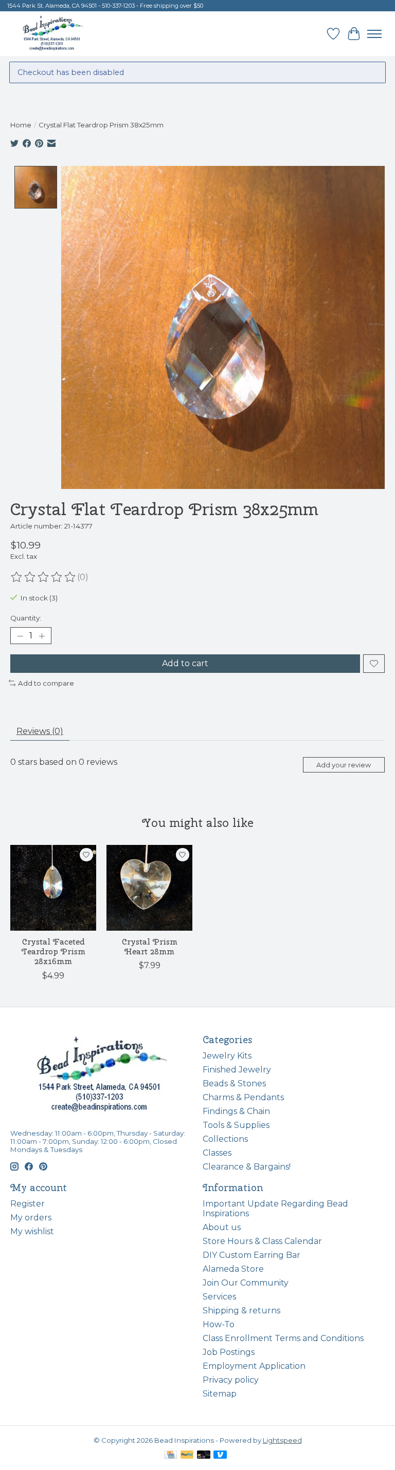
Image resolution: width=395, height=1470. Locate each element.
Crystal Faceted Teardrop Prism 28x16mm (53, 951)
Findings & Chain (236, 1111)
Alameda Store (233, 1269)
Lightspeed (282, 1440)
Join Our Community (246, 1283)
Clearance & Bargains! (247, 1167)
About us (222, 1227)
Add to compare (46, 683)
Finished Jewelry (237, 1070)
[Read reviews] (43, 577)
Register (27, 1204)
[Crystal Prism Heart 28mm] (149, 888)
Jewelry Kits (227, 1056)
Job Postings (229, 1352)
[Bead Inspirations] (52, 33)
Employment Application (254, 1366)
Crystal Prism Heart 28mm (149, 946)
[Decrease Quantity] (20, 636)
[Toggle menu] (374, 34)
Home (20, 125)
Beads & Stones (234, 1083)
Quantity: (25, 618)
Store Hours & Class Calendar (262, 1241)
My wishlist (32, 1231)
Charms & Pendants (243, 1097)
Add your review (343, 765)
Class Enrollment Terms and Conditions (283, 1338)
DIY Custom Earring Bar (251, 1255)
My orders (30, 1217)
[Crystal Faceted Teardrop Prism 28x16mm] (53, 888)
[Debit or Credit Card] (203, 1455)
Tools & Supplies (236, 1125)
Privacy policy (231, 1380)
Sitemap (220, 1394)
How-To (219, 1324)
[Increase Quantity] (41, 636)
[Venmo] (220, 1455)
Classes (217, 1153)
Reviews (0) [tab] (39, 731)
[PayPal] (187, 1455)
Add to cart (185, 663)
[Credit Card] (170, 1455)
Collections (225, 1139)
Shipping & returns (241, 1310)
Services (219, 1297)
